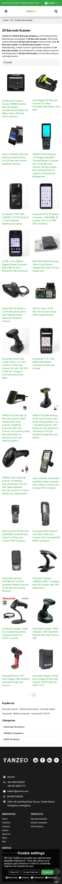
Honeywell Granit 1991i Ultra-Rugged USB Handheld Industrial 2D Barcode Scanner (15, 680)
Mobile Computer (21, 713)
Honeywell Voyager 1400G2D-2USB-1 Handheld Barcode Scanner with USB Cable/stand (46, 583)
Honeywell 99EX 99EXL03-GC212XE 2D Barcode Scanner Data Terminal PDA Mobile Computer (46, 536)
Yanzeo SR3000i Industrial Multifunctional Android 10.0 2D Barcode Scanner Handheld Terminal (15, 159)
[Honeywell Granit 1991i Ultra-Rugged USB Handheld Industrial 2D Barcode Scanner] (15, 657)
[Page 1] (28, 695)
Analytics (25, 877)
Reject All (14, 872)
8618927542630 (15, 796)
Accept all (47, 872)
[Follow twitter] (56, 760)
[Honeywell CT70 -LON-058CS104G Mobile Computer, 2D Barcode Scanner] (46, 340)
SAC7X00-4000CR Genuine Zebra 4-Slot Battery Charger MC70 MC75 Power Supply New (46, 266)
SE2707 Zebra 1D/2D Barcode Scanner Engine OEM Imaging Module (45, 311)
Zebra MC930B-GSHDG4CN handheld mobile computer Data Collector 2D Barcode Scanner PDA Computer (46, 483)
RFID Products (37, 826)
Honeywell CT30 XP (40, 713)
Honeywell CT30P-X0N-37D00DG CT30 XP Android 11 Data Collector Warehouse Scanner (15, 219)
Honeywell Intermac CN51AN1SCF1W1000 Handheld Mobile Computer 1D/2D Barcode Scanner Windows (15, 584)
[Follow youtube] (35, 760)
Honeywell (7, 713)
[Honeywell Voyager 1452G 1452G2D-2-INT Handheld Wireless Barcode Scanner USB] (46, 610)
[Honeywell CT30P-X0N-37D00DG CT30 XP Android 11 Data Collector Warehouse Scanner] (15, 196)
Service (5, 830)
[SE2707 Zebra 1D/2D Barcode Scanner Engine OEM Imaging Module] (46, 290)
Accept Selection (30, 872)
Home (5, 20)
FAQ (4, 841)
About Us (6, 834)
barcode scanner (10, 709)
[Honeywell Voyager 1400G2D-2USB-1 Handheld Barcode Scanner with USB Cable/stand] (46, 560)
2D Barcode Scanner (29, 709)
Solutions (6, 822)
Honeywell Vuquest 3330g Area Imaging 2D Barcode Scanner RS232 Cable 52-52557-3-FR (45, 680)
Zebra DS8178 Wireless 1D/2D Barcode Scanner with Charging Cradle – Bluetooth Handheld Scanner (14, 315)
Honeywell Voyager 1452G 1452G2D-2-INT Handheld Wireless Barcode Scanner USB (46, 633)
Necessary (12, 877)
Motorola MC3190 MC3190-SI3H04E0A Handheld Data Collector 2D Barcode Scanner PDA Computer (15, 536)
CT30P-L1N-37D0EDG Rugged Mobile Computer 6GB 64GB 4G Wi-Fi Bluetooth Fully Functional (15, 266)
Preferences (38, 877)
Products (6, 826)
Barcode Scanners (39, 819)
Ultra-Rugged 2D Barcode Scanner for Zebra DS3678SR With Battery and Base (46, 105)
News (4, 838)
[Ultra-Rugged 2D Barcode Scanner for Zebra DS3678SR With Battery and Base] (46, 82)
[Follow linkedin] (49, 760)
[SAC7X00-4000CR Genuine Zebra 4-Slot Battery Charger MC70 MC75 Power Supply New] (46, 243)
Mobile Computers (39, 822)
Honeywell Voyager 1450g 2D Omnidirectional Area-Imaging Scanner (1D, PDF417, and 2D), (15, 633)
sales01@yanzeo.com (17, 791)
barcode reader (47, 709)
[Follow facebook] (42, 760)
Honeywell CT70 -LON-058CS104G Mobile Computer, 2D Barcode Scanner (44, 363)
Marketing (52, 877)
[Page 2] (33, 695)
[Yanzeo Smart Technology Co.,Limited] (31, 11)
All (11, 20)
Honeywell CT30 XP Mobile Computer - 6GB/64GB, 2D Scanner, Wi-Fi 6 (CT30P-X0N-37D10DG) (46, 219)
